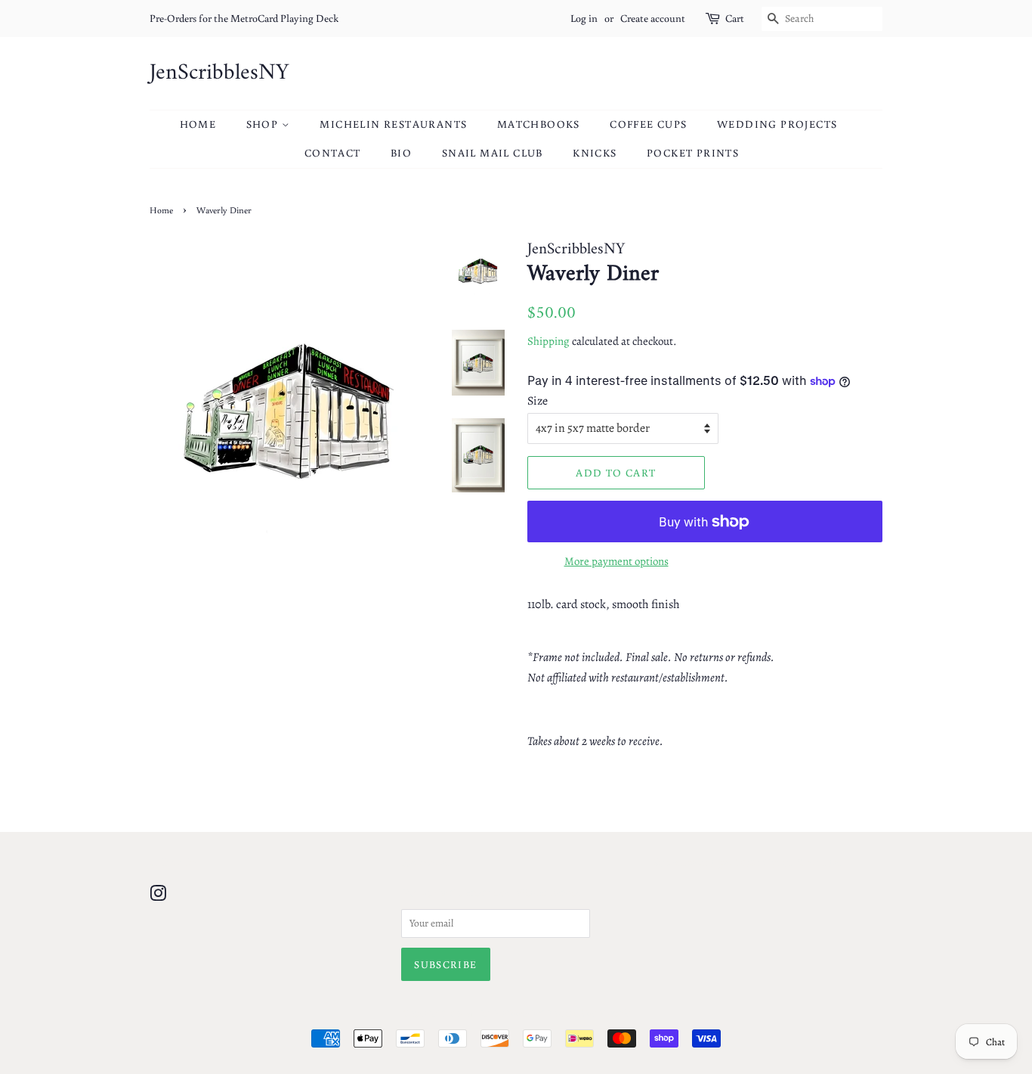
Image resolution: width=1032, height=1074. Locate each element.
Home (198, 124)
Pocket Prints (693, 153)
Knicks (594, 153)
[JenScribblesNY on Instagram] (158, 896)
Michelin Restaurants (393, 124)
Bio (401, 153)
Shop (264, 124)
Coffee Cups (648, 124)
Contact (332, 153)
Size (537, 401)
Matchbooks (538, 124)
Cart (734, 18)
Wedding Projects (777, 124)
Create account (652, 18)
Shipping (548, 341)
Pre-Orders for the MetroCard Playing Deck (244, 18)
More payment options (616, 561)
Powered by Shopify (588, 1013)
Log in (584, 18)
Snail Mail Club (492, 153)
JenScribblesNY (219, 73)
